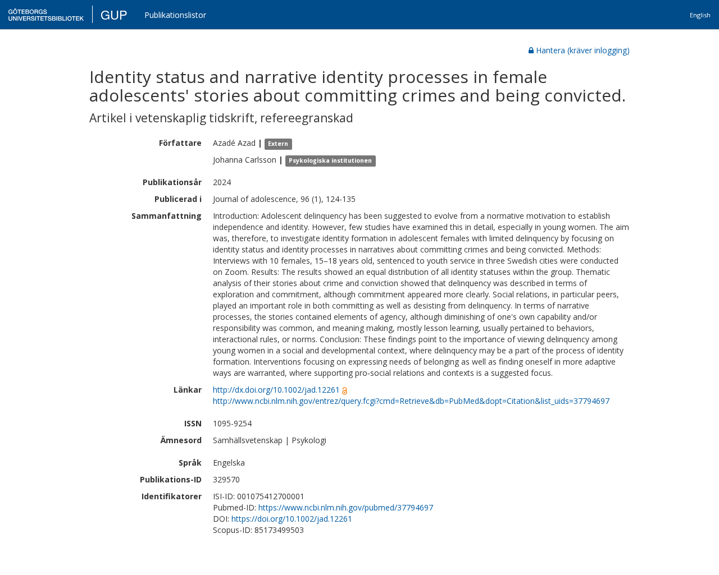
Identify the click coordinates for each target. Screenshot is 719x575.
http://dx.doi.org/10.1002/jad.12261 (276, 389)
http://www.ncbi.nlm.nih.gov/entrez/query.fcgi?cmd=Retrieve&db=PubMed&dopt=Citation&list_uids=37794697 (411, 400)
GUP (114, 14)
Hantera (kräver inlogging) (583, 50)
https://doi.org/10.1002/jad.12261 (291, 518)
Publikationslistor (175, 15)
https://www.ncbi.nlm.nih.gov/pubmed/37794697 (345, 507)
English (700, 15)
